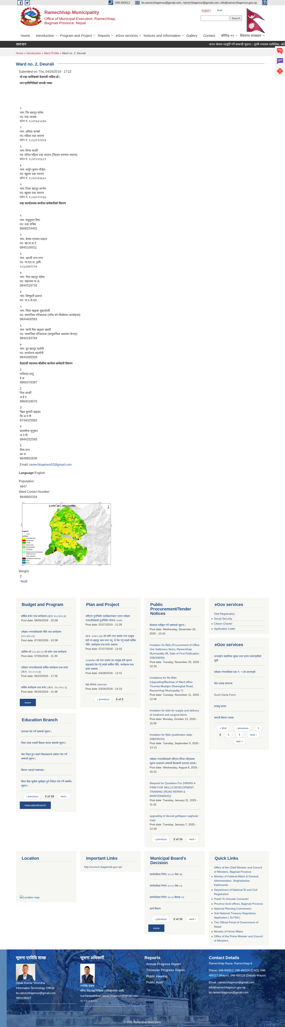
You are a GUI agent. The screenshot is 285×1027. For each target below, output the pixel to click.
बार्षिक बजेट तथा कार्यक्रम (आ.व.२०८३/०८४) (43, 616)
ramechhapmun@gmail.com (236, 982)
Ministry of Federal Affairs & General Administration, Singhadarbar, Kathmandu (236, 880)
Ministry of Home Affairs (228, 931)
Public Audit (154, 982)
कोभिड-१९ (227, 36)
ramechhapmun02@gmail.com (50, 464)
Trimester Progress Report (165, 970)
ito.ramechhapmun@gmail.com (229, 992)
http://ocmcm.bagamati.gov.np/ (103, 866)
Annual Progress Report (163, 964)
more (28, 702)
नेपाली (219, 10)
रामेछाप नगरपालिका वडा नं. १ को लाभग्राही (234, 671)
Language (26, 473)
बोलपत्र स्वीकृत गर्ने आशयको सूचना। (168, 625)
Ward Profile (51, 53)
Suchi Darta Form (225, 694)
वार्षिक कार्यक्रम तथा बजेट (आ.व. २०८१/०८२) (44, 687)
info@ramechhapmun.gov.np (227, 987)
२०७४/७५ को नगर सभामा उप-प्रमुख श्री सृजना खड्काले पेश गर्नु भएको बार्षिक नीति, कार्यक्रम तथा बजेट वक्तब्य (110, 664)
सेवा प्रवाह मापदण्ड (223, 683)
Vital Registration (224, 613)
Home (25, 36)
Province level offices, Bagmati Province (238, 903)
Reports (104, 36)
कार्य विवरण (155, 908)
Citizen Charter (223, 623)
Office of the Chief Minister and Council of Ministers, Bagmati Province (238, 869)
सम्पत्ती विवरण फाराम (224, 717)
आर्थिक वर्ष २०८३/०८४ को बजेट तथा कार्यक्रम (43, 651)
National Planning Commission (232, 908)
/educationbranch (35, 805)
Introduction (45, 36)
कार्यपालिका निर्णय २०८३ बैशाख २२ (167, 897)
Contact (209, 36)
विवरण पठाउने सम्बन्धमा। (33, 770)
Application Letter (224, 628)
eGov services (127, 36)
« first (223, 728)
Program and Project (76, 36)
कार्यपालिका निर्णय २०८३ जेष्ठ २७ (166, 874)
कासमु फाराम (220, 706)
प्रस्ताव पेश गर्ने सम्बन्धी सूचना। (36, 731)
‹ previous (32, 796)
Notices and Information (162, 36)
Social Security (223, 618)
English (206, 10)
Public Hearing (156, 976)
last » (239, 741)
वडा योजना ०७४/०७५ (96, 684)
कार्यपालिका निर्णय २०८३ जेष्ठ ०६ (166, 885)
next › (63, 796)
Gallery (191, 36)
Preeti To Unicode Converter (231, 898)
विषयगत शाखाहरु (250, 36)
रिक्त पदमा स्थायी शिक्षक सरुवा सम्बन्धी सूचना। (43, 742)
